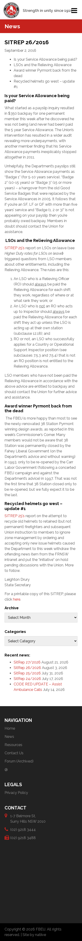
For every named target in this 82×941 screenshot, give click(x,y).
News (9, 736)
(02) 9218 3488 (23, 838)
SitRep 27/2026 (27, 662)
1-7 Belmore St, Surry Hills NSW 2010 (28, 819)
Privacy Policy (16, 793)
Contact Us (14, 753)
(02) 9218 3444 (23, 829)
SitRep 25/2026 (27, 673)
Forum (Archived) (19, 761)
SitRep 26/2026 (27, 668)
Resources (13, 745)
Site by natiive (34, 935)
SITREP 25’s (15, 248)
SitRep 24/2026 (27, 679)
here (16, 599)
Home (10, 728)
